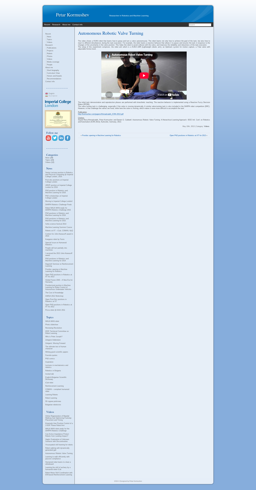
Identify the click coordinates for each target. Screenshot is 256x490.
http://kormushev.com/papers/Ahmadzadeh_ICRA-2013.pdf (100, 114)
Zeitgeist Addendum (53, 340)
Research (49, 45)
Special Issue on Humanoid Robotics (56, 244)
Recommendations (54, 79)
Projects (50, 51)
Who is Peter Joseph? (53, 337)
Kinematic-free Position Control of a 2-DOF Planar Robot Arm (59, 424)
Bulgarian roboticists (53, 405)
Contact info (50, 81)
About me (49, 67)
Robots (49, 53)
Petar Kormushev (72, 14)
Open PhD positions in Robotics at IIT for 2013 (58, 276)
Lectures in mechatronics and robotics (56, 366)
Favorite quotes (51, 355)
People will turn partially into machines (56, 249)
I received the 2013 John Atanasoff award (58, 254)
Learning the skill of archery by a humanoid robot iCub (58, 468)
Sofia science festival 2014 (55, 224)
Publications (51, 48)
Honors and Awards (54, 76)
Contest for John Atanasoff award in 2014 (59, 235)
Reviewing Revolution (53, 328)
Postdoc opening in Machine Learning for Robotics (56, 270)
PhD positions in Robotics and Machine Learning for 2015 (57, 220)
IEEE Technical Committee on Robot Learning (57, 332)
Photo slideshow (51, 325)
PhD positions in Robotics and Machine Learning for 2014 (57, 260)
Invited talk (49, 374)
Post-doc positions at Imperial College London (56, 181)
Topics (49, 39)
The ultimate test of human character (55, 348)
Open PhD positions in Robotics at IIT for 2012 (58, 306)
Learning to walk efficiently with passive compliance (57, 458)
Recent (48, 34)
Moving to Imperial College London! (59, 201)
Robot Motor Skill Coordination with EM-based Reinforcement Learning (58, 474)
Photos (49, 56)
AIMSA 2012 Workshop (54, 296)
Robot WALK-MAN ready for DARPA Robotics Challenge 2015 (58, 209)
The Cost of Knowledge (54, 293)
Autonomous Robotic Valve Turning (59, 453)
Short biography (53, 70)
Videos (49, 42)
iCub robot (49, 383)
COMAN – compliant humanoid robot (57, 390)
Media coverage (53, 62)
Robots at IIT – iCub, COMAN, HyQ (59, 231)
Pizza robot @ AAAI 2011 (55, 310)
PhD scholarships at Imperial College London (56, 197)
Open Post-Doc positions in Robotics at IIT (56, 300)
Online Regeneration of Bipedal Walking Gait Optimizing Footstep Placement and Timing (58, 418)
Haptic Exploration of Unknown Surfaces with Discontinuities (57, 440)
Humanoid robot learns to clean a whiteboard (58, 463)
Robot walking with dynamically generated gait (57, 449)
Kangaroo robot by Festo (54, 239)
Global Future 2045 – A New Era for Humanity (59, 281)
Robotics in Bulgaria (53, 371)
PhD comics (50, 359)
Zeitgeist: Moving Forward (55, 343)
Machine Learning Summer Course (58, 227)
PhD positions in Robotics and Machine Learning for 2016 (57, 214)
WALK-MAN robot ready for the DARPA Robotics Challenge (57, 430)
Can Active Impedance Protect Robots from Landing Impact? (57, 435)
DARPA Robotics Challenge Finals (58, 205)
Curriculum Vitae (53, 73)
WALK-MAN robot (52, 321)
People (49, 65)
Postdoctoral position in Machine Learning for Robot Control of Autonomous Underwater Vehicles (58, 287)
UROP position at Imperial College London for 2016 (58, 186)
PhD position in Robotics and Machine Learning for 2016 (56, 192)
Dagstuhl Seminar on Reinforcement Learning (59, 265)
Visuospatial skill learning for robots (59, 445)
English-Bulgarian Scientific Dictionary (56, 378)
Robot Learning (51, 398)
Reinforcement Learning (54, 386)
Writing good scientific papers (56, 352)
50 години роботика (53, 401)
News (49, 37)
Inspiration (49, 362)
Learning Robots (51, 395)
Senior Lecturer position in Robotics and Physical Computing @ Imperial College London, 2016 (59, 175)
